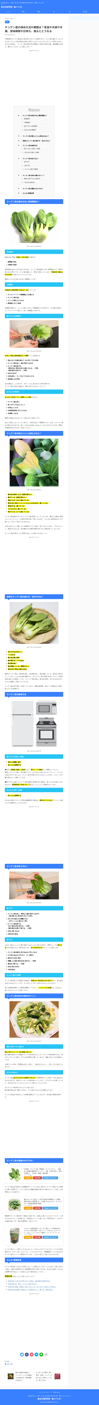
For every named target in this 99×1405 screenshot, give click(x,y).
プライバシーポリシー (45, 1392)
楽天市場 (37, 1178)
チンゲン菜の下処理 (29, 169)
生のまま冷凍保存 (28, 130)
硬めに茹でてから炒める (30, 178)
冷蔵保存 (25, 122)
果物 (38, 11)
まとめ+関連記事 (27, 193)
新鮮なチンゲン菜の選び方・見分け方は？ (35, 141)
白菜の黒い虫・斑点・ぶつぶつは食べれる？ (22, 1284)
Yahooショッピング (50, 1178)
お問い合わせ (56, 1392)
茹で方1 (25, 162)
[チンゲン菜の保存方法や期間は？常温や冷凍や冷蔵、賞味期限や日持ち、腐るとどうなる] (36, 1354)
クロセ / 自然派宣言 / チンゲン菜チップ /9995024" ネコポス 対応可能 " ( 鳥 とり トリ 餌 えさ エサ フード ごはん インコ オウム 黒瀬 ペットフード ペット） (42, 1230)
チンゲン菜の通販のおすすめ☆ (32, 188)
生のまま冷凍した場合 (30, 152)
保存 (8, 1364)
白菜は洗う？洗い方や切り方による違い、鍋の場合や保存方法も (29, 1281)
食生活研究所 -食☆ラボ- (12, 7)
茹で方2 (25, 165)
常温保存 (25, 119)
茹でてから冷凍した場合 (30, 148)
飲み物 (85, 11)
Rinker (30, 1174)
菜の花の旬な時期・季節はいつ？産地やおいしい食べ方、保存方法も (30, 1290)
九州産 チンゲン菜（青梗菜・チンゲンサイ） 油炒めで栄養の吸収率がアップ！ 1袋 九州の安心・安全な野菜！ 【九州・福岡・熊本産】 (43, 1171)
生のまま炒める (28, 182)
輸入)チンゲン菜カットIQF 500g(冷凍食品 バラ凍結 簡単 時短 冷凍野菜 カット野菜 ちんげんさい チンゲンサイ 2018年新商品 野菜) (43, 1201)
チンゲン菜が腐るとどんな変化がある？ (35, 136)
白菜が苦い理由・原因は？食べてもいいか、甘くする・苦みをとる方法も (32, 1287)
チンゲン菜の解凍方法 (29, 145)
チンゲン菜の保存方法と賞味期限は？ (34, 115)
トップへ (7, 11)
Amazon (28, 1178)
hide (37, 109)
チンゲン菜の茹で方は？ (30, 158)
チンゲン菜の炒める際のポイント (33, 175)
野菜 (23, 11)
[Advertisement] (34, 65)
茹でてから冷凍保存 (29, 126)
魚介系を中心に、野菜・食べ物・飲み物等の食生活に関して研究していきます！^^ (49, 1396)
